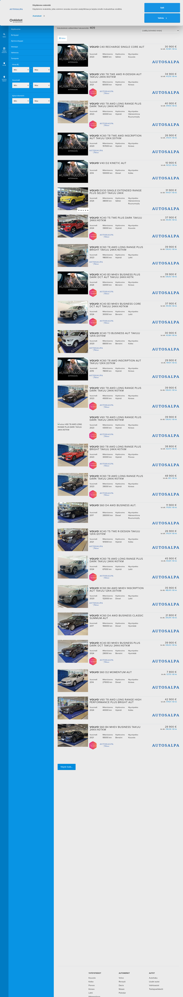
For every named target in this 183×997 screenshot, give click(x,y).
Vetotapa (14, 46)
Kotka (91, 981)
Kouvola (92, 977)
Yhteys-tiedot (4, 80)
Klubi (4, 65)
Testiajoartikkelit (156, 989)
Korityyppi (15, 35)
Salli (162, 8)
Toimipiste (15, 58)
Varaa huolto (4, 51)
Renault (122, 981)
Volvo (63, 38)
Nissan (121, 989)
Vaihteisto (15, 52)
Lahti (91, 992)
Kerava (91, 989)
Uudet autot (154, 981)
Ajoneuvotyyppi (17, 41)
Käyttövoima (15, 29)
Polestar (122, 992)
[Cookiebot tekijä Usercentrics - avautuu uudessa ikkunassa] (16, 21)
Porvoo (92, 985)
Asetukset (37, 16)
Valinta (161, 18)
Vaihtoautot (154, 985)
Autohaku (153, 977)
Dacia (121, 985)
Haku (4, 37)
